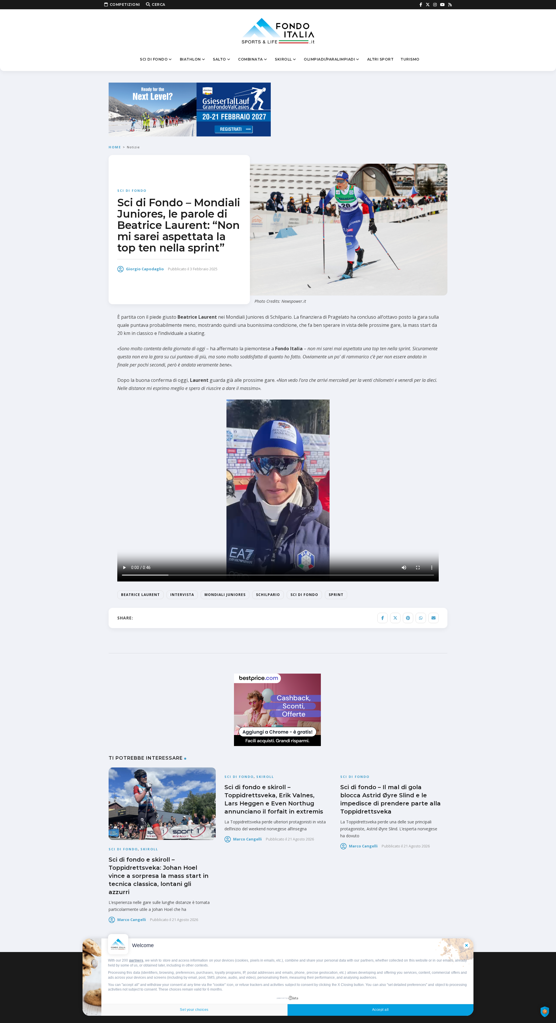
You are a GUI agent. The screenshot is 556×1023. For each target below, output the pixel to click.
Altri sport (380, 59)
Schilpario (268, 594)
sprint (336, 594)
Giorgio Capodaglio (145, 268)
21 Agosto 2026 (185, 919)
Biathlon (190, 59)
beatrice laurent (140, 594)
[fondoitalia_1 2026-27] (190, 109)
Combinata (250, 59)
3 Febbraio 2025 (203, 268)
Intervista (182, 594)
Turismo (410, 59)
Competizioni (125, 4)
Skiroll (283, 59)
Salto (219, 59)
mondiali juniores (225, 594)
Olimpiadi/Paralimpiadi (329, 59)
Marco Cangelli (131, 919)
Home (115, 147)
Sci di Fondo (304, 594)
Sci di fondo (154, 59)
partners (136, 960)
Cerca (158, 4)
